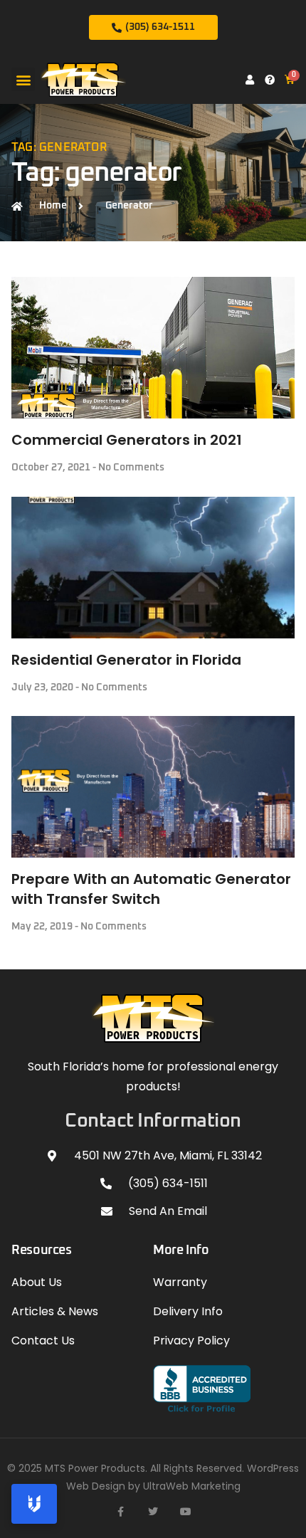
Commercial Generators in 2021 (126, 440)
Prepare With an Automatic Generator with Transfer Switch (151, 889)
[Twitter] (153, 1512)
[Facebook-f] (120, 1512)
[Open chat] (34, 1504)
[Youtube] (186, 1512)
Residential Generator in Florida (126, 660)
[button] (23, 79)
